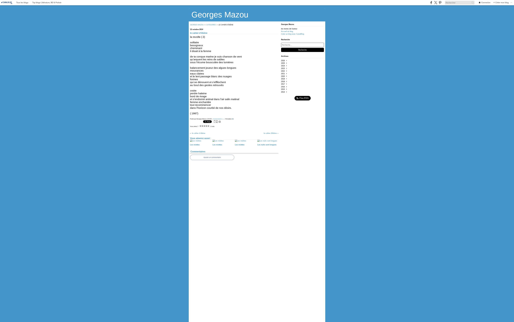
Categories (211, 25)
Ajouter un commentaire (212, 157)
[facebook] (431, 2)
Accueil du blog (287, 31)
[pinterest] (440, 2)
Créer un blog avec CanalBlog (292, 34)
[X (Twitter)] (435, 2)
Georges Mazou (197, 25)
